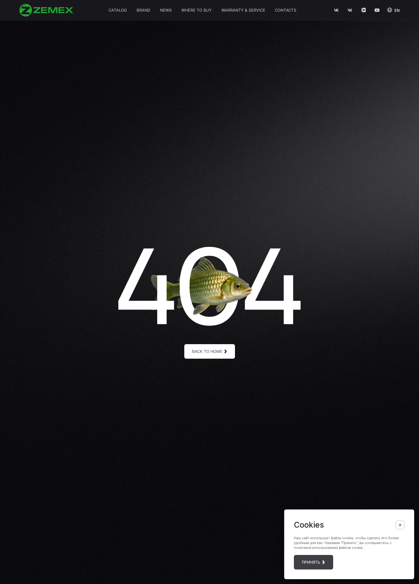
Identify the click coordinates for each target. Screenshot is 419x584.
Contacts (285, 10)
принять (311, 562)
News (166, 10)
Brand (143, 10)
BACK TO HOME (207, 351)
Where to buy (196, 10)
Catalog (118, 10)
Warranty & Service (243, 10)
